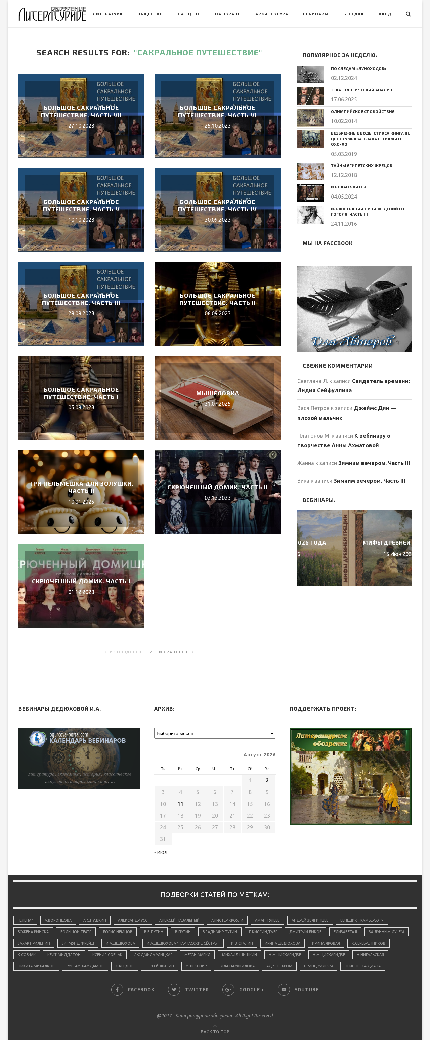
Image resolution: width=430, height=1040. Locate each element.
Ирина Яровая (326, 943)
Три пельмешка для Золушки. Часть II (81, 487)
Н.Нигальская (370, 955)
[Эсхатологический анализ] (310, 96)
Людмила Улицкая (153, 955)
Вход (385, 13)
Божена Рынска (33, 932)
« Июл (160, 852)
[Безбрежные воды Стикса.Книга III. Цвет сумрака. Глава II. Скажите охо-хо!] (310, 139)
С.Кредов (125, 966)
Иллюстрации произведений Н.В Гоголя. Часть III (368, 211)
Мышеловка (217, 393)
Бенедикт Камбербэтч (362, 920)
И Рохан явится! (349, 186)
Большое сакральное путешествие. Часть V (81, 205)
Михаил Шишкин (239, 955)
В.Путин (183, 932)
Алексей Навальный (179, 920)
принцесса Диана (363, 966)
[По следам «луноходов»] (310, 74)
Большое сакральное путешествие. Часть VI (217, 111)
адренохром (279, 966)
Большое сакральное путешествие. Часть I (81, 393)
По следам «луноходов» (358, 68)
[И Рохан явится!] (310, 193)
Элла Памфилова (236, 966)
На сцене (189, 13)
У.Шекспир (196, 966)
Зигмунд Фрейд (78, 943)
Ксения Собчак (107, 955)
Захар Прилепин (34, 943)
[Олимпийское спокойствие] (310, 117)
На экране (228, 13)
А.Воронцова (58, 920)
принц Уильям (318, 966)
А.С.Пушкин (94, 920)
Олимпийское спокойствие (362, 111)
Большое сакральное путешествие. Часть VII (81, 111)
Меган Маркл (197, 955)
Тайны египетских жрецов (361, 165)
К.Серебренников (368, 943)
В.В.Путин (153, 932)
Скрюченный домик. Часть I (81, 581)
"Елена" (25, 920)
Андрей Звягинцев (310, 920)
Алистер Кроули (227, 920)
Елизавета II (345, 932)
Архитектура (271, 13)
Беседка (353, 13)
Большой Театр (75, 932)
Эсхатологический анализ (361, 89)
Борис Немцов (117, 932)
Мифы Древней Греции (354, 542)
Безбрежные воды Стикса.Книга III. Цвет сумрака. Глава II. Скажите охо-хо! (370, 139)
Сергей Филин (159, 966)
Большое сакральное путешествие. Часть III (81, 299)
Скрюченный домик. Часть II (217, 487)
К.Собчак (27, 955)
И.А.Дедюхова (120, 943)
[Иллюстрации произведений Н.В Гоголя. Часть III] (310, 215)
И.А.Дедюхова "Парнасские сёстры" (183, 943)
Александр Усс (132, 920)
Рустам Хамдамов (85, 966)
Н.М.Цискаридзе (285, 955)
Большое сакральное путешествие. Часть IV (217, 205)
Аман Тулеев (267, 920)
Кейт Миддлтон (64, 955)
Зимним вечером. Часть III (374, 463)
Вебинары (316, 13)
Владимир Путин (220, 932)
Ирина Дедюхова (282, 943)
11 (180, 804)
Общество (150, 13)
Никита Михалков (36, 966)
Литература (108, 13)
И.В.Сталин (242, 943)
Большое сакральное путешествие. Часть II (217, 299)
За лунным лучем (386, 932)
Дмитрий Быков (305, 932)
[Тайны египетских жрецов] (310, 171)
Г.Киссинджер (263, 932)
